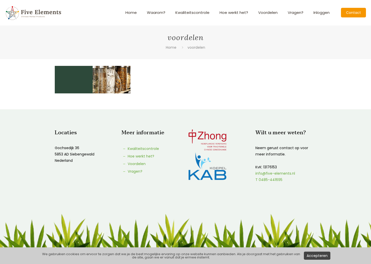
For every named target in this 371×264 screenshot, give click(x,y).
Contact (353, 12)
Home (171, 47)
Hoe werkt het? (140, 156)
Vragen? (134, 171)
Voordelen (136, 163)
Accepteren (317, 255)
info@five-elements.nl (275, 173)
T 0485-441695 (268, 179)
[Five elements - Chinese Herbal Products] (33, 12)
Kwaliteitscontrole (143, 148)
